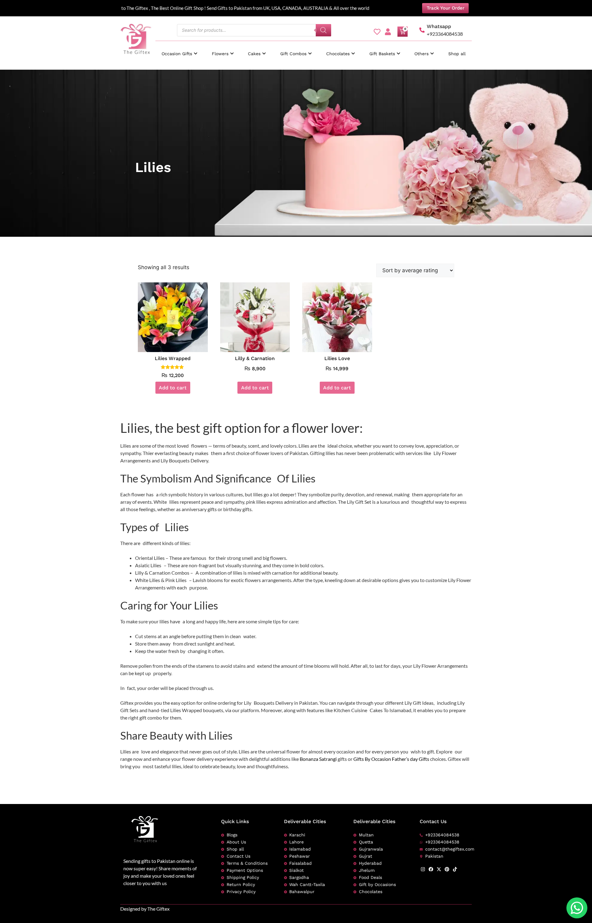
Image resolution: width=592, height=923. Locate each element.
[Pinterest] (447, 869)
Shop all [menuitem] (457, 53)
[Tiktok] (455, 869)
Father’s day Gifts (410, 759)
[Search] (323, 30)
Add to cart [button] (173, 388)
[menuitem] (179, 50)
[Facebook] (431, 869)
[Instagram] (423, 869)
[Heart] (377, 31)
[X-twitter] (439, 869)
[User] (387, 31)
